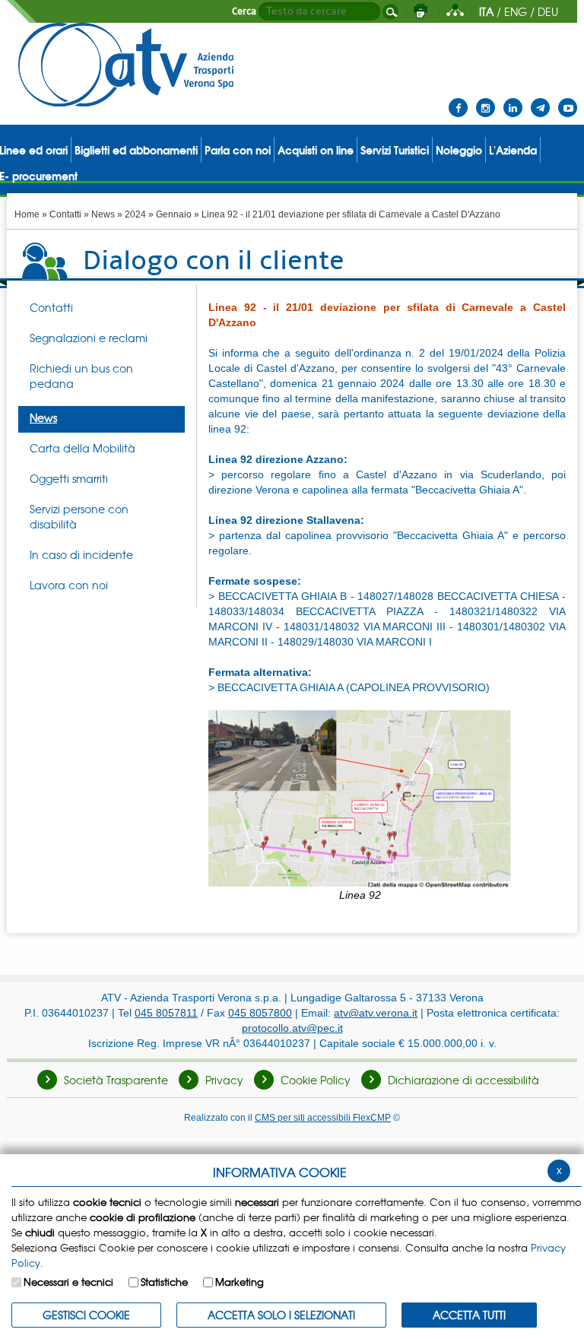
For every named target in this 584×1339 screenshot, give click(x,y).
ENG (515, 11)
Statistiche (164, 1281)
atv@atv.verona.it (375, 1013)
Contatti (65, 214)
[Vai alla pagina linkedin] (512, 98)
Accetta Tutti (469, 1314)
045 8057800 (260, 1013)
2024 (135, 214)
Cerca (244, 11)
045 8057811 (166, 1013)
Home (27, 214)
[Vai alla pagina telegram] (540, 98)
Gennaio (174, 214)
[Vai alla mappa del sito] (455, 11)
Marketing (239, 1281)
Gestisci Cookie (86, 1314)
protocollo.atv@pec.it (292, 1028)
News (103, 214)
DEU (548, 11)
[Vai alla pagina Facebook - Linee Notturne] (458, 98)
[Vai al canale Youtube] (567, 98)
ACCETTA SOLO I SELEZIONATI (281, 1314)
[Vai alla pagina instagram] (485, 98)
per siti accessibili (323, 1117)
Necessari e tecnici (68, 1281)
